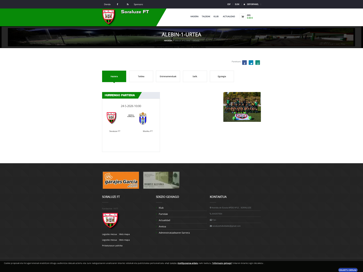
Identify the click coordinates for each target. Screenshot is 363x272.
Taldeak (206, 16)
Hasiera (194, 16)
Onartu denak (348, 270)
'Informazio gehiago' (222, 263)
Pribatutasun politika (112, 245)
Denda (107, 4)
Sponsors (138, 4)
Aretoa (162, 226)
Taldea (141, 76)
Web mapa (124, 234)
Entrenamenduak (168, 76)
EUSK (237, 4)
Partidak (163, 214)
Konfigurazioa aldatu (188, 263)
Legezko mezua (109, 234)
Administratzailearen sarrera (174, 232)
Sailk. (195, 76)
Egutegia (222, 76)
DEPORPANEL (253, 4)
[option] (121, 182)
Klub (217, 16)
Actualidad (229, 16)
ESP (229, 4)
